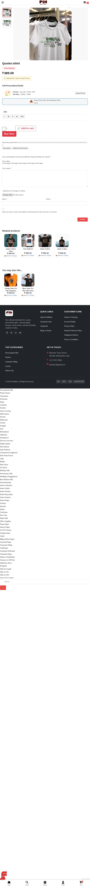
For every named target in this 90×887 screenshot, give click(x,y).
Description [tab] (7, 148)
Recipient (3, 566)
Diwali (2, 509)
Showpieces (4, 438)
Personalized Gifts (11, 353)
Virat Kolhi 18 (28, 249)
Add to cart (27, 128)
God (1, 429)
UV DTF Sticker (5, 530)
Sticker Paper (5, 527)
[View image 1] (6, 12)
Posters (8, 357)
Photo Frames (5, 393)
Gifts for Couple (5, 569)
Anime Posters (5, 491)
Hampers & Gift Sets (7, 560)
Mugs (2, 402)
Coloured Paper (5, 542)
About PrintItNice (46, 317)
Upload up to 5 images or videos (14, 191)
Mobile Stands (5, 444)
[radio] (4, 116)
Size (5, 112)
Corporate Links (46, 322)
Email (48, 199)
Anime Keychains (6, 494)
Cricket (7, 366)
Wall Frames (4, 414)
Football (3, 426)
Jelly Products (5, 450)
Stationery (3, 435)
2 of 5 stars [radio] (14, 163)
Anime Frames (5, 497)
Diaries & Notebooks (7, 557)
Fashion (3, 408)
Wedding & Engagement (8, 476)
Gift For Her (9, 371)
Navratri (3, 506)
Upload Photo (80, 93)
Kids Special (4, 447)
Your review (7, 168)
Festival (3, 503)
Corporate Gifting (11, 362)
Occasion (3, 467)
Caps (2, 459)
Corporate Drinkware (7, 551)
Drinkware (3, 399)
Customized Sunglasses (9, 453)
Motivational (4, 432)
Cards (2, 536)
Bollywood (3, 420)
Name (5, 199)
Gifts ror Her (4, 572)
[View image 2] (6, 23)
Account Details (70, 322)
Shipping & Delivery (71, 335)
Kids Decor (4, 464)
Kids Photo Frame (6, 455)
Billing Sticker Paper (7, 539)
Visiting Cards (5, 533)
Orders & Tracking (70, 317)
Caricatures (4, 396)
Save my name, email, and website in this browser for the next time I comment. (29, 212)
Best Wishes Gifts (6, 479)
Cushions (3, 405)
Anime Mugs (4, 500)
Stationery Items (6, 563)
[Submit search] (3, 587)
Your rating (6, 161)
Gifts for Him (4, 575)
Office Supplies (5, 521)
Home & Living (5, 411)
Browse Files (55, 100)
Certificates (4, 548)
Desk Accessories (6, 441)
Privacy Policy (69, 326)
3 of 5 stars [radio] (22, 163)
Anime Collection (6, 485)
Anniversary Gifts (6, 473)
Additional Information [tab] (20, 148)
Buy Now (9, 133)
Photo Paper (4, 524)
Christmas (3, 512)
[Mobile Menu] (2, 2)
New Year (3, 515)
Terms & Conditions (71, 339)
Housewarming (5, 482)
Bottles (2, 462)
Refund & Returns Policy (73, 330)
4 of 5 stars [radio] (31, 163)
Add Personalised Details (12, 86)
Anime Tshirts (5, 488)
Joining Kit (44, 326)
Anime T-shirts (45, 249)
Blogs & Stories (45, 330)
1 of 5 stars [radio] (6, 163)
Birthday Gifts (5, 470)
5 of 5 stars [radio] (39, 163)
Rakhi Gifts (4, 518)
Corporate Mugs (6, 554)
